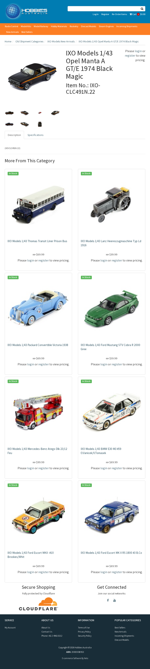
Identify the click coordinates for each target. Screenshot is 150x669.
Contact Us (46, 631)
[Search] (142, 8)
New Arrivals (12, 31)
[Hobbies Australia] (27, 11)
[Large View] (9, 113)
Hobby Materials (59, 26)
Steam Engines (106, 26)
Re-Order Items (119, 14)
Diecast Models (88, 26)
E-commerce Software (71, 658)
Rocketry (74, 26)
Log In (96, 14)
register (130, 56)
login (138, 51)
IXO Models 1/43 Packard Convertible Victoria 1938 (37, 345)
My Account (10, 627)
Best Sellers (26, 31)
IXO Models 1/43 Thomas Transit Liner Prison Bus (37, 241)
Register (105, 14)
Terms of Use (84, 627)
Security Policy (84, 635)
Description (14, 135)
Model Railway (41, 26)
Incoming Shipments (126, 26)
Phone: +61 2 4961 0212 (51, 635)
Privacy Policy (84, 631)
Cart (138, 14)
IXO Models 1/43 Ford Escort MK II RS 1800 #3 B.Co (111, 553)
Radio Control (11, 26)
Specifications (35, 135)
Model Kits (26, 26)
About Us (45, 627)
